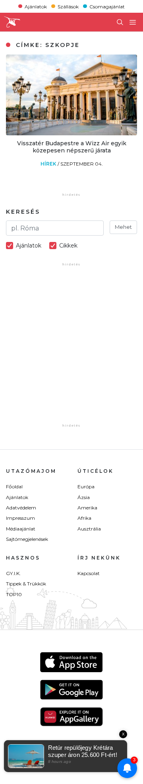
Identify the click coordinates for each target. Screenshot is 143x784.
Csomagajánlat (107, 6)
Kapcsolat (88, 573)
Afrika (84, 518)
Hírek (49, 164)
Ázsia (83, 497)
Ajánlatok (36, 6)
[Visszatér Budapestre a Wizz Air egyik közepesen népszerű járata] (71, 133)
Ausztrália (89, 529)
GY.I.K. (13, 573)
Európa (86, 487)
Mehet (123, 227)
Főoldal (14, 487)
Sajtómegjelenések (27, 539)
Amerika (87, 508)
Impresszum (20, 518)
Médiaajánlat (20, 529)
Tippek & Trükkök (26, 584)
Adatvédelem (21, 508)
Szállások (68, 6)
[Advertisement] (71, 350)
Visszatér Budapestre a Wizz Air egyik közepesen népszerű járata (71, 147)
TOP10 (14, 594)
